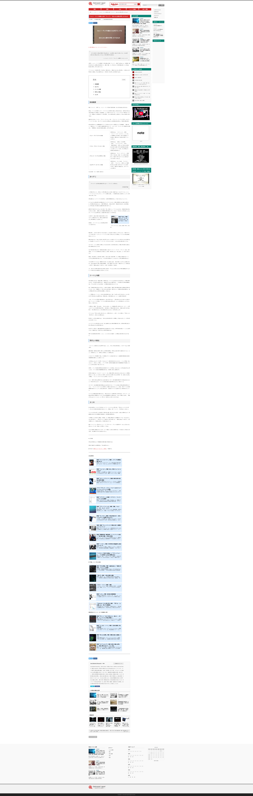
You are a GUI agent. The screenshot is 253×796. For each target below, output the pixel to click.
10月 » (157, 760)
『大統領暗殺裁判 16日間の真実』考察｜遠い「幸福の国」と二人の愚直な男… (123, 709)
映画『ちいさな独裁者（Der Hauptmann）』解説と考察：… (109, 725)
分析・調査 (145, 9)
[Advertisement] (158, 62)
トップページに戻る (93, 736)
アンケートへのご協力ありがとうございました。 (158, 30)
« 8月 (155, 760)
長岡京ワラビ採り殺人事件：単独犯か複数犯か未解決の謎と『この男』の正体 (100, 731)
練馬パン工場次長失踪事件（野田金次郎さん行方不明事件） (145, 31)
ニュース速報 (132, 9)
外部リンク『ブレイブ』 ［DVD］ (100, 448)
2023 (129, 764)
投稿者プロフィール (118, 663)
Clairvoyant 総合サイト (158, 25)
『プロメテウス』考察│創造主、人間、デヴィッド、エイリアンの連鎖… (93, 725)
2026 (129, 749)
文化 (120, 9)
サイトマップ (156, 15)
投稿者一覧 (156, 17)
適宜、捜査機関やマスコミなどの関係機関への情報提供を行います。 (158, 35)
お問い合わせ (156, 11)
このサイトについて (157, 9)
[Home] (90, 12)
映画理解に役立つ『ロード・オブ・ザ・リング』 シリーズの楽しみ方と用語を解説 (141, 60)
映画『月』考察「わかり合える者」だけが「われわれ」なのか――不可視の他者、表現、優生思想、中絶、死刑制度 (141, 21)
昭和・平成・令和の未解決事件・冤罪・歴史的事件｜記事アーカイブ (119, 731)
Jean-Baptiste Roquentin (108, 19)
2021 (129, 775)
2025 (129, 753)
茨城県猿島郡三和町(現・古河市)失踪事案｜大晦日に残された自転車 (123, 703)
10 (128, 756)
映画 (100, 19)
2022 (129, 769)
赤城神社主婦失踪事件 (138, 72)
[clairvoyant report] (97, 6)
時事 (107, 9)
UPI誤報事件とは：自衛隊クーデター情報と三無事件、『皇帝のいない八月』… (123, 696)
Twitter (92, 686)
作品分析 (97, 19)
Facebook (97, 686)
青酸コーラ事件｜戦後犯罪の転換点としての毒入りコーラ (102, 709)
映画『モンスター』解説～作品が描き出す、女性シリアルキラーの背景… (125, 725)
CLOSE (123, 79)
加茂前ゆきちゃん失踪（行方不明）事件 (141, 74)
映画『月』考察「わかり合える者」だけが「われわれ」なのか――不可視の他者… (102, 696)
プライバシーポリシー (157, 13)
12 (132, 756)
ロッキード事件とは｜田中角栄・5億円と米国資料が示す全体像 (102, 703)
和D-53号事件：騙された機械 (139, 100)
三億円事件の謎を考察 (138, 80)
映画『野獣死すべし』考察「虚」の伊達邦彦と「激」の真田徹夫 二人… (117, 725)
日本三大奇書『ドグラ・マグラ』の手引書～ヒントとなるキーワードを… (101, 725)
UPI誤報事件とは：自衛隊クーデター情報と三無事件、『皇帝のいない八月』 (145, 41)
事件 (95, 9)
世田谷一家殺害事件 (138, 77)
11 (130, 756)
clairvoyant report (125, 794)
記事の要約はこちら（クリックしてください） (99, 47)
